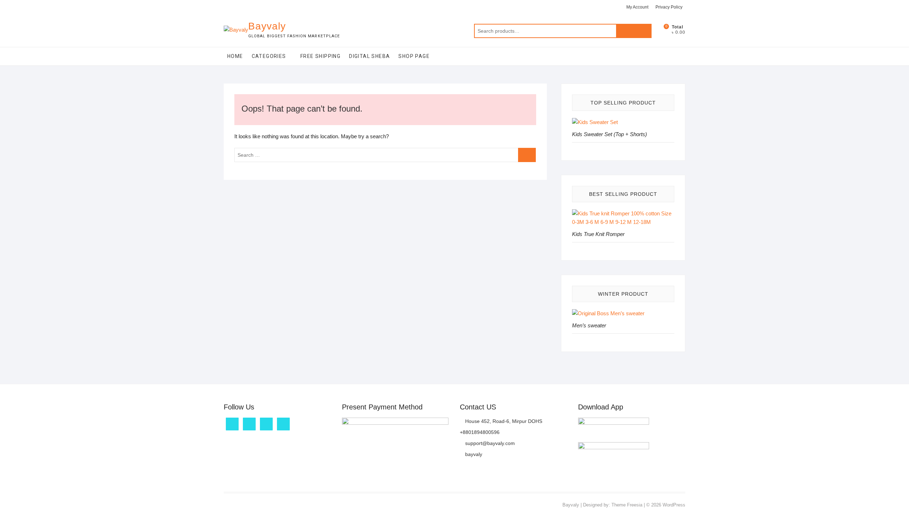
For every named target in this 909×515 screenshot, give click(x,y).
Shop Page (414, 56)
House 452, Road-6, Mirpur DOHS (503, 421)
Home (235, 56)
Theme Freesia (626, 505)
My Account (637, 7)
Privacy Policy (668, 7)
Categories (269, 56)
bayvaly (473, 454)
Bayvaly (267, 26)
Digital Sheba (369, 56)
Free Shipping (320, 56)
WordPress (674, 505)
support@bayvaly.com (489, 443)
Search (634, 31)
